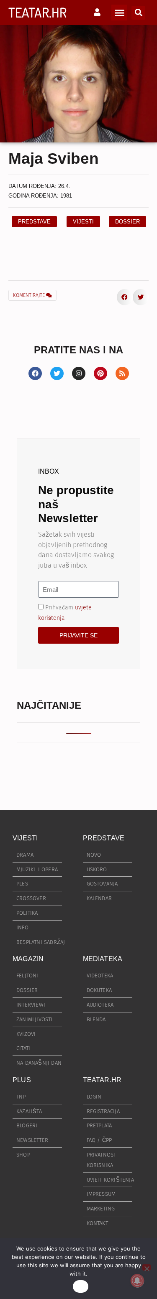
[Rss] (122, 373)
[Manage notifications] (137, 1280)
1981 (66, 196)
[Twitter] (57, 373)
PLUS (22, 1079)
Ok (81, 1286)
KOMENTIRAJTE (29, 295)
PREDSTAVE (104, 838)
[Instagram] (78, 373)
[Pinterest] (100, 373)
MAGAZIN (28, 958)
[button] (119, 12)
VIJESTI (25, 838)
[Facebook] (35, 373)
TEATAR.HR (37, 12)
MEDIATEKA (103, 958)
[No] (146, 1267)
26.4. (64, 186)
